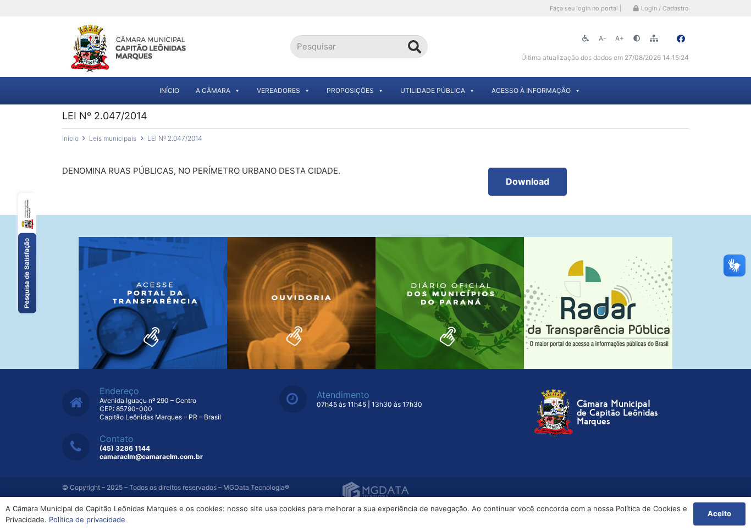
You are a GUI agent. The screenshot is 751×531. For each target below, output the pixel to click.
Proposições (350, 90)
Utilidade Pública (432, 90)
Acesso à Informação (531, 90)
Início (169, 90)
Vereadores (278, 90)
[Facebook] (680, 39)
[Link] (129, 47)
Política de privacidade (87, 519)
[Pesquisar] (414, 47)
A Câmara (213, 90)
